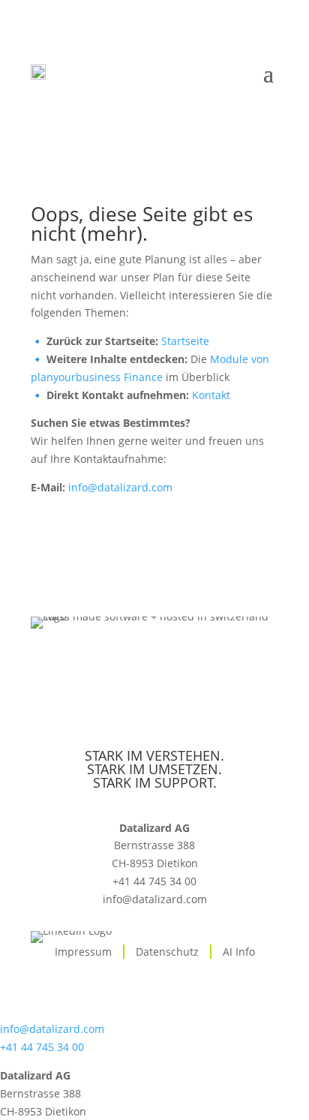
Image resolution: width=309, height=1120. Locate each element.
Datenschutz (167, 951)
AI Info (239, 951)
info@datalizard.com (120, 487)
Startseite (185, 341)
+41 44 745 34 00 (154, 881)
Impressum (83, 951)
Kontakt (211, 395)
